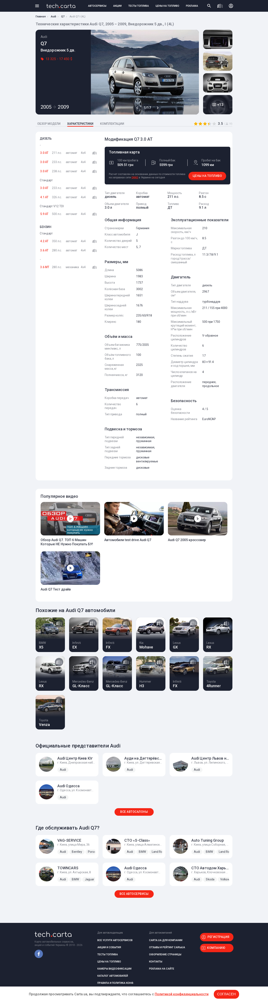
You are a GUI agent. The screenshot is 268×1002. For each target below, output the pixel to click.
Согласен (226, 994)
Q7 (62, 16)
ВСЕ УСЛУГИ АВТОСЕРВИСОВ (115, 940)
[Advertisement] (69, 341)
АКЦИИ (117, 5)
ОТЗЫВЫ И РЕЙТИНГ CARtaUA (167, 947)
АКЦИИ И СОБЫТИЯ (109, 947)
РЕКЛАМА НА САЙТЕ (161, 968)
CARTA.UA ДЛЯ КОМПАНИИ (165, 940)
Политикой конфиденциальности (182, 994)
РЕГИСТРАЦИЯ (218, 937)
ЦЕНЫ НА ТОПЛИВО (167, 5)
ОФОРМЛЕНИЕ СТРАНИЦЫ (165, 954)
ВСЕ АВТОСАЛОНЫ (134, 811)
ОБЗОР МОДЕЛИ (49, 123)
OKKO (134, 177)
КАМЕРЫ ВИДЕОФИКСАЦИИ (114, 968)
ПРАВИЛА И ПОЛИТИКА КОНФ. (115, 982)
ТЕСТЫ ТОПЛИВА (138, 5)
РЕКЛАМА (192, 5)
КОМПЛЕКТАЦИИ (112, 123)
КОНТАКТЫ (155, 961)
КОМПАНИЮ (216, 947)
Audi (53, 16)
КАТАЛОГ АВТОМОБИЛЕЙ (112, 975)
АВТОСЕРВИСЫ (97, 5)
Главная (41, 16)
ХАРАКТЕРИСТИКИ (80, 123)
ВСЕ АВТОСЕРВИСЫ (134, 893)
